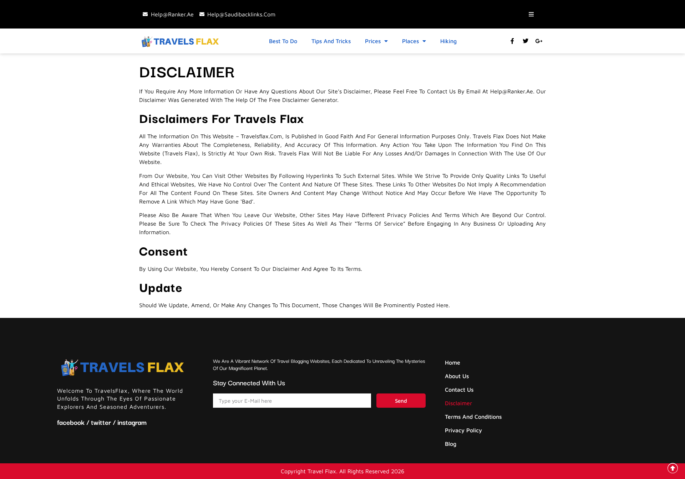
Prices (373, 41)
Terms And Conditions (473, 416)
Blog (450, 444)
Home (452, 362)
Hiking (448, 41)
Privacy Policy (463, 430)
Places (410, 41)
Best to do (283, 41)
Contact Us (459, 389)
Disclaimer (458, 403)
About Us (457, 376)
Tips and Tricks (331, 41)
